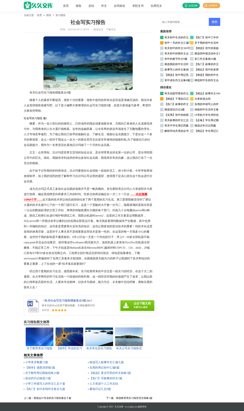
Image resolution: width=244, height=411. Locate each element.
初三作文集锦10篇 (205, 58)
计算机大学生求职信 (207, 114)
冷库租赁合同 (203, 98)
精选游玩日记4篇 (175, 109)
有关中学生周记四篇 (177, 125)
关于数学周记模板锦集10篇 (42, 372)
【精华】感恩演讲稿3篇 (40, 367)
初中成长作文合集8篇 (177, 80)
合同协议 (119, 5)
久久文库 (119, 406)
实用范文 (156, 5)
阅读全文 (98, 29)
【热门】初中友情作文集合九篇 (45, 388)
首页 (66, 5)
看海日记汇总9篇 (100, 388)
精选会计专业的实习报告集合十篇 (52, 398)
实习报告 (61, 15)
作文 (104, 5)
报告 (78, 5)
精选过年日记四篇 (205, 125)
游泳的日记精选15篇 (38, 378)
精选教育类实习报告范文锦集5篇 (134, 398)
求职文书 (138, 5)
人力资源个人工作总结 (103, 383)
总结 (91, 5)
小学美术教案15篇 (36, 362)
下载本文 (111, 29)
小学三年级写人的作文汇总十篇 (45, 383)
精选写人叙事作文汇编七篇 (106, 362)
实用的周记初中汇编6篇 (104, 367)
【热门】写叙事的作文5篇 (105, 378)
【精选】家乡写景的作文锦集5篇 (110, 372)
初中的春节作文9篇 (176, 58)
